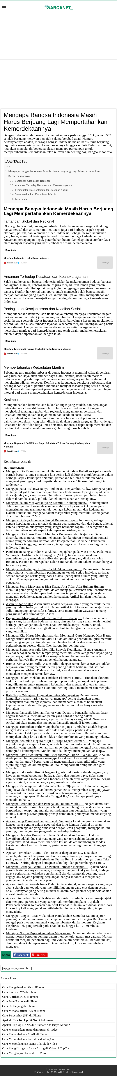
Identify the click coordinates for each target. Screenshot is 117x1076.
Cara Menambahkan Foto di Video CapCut (28, 1039)
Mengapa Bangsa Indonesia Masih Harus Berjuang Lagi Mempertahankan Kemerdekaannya (54, 173)
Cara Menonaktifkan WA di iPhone (23, 1010)
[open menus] (4, 7)
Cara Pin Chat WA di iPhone (19, 992)
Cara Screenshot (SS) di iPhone (21, 1015)
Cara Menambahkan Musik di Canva (24, 1034)
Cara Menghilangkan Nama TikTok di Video (29, 1043)
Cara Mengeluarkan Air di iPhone (23, 987)
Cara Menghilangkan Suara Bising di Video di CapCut (35, 1048)
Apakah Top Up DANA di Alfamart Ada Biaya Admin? (36, 1024)
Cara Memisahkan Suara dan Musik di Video (30, 1029)
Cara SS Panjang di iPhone (18, 1006)
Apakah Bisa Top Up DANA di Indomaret (28, 1020)
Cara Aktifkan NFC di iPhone (20, 996)
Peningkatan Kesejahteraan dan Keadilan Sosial (41, 189)
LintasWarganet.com (58, 1069)
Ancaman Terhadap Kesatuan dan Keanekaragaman (43, 185)
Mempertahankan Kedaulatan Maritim (36, 194)
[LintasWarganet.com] (58, 7)
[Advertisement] (58, 35)
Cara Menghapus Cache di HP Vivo (24, 1053)
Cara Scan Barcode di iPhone (20, 1001)
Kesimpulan (21, 198)
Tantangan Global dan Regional (32, 180)
